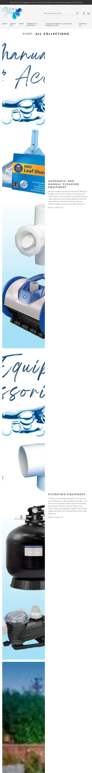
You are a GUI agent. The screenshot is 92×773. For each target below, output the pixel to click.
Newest (57, 207)
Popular (50, 207)
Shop (21, 24)
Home (4, 24)
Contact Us (83, 24)
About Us (13, 24)
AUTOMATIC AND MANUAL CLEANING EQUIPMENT (63, 184)
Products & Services (32, 24)
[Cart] (88, 13)
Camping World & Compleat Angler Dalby (59, 24)
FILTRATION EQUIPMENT (67, 494)
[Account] (84, 13)
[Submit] (77, 13)
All (62, 207)
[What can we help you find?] (59, 13)
